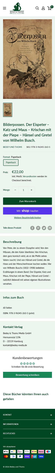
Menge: (6, 190)
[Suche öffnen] (37, 8)
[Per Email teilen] (50, 228)
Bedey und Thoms (12, 147)
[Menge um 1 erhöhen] (31, 190)
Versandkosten (30, 176)
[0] (49, 8)
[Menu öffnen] (4, 8)
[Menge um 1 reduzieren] (15, 190)
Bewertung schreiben (27, 374)
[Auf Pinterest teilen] (38, 228)
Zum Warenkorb (27, 201)
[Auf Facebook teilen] (32, 228)
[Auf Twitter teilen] (44, 228)
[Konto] (43, 8)
